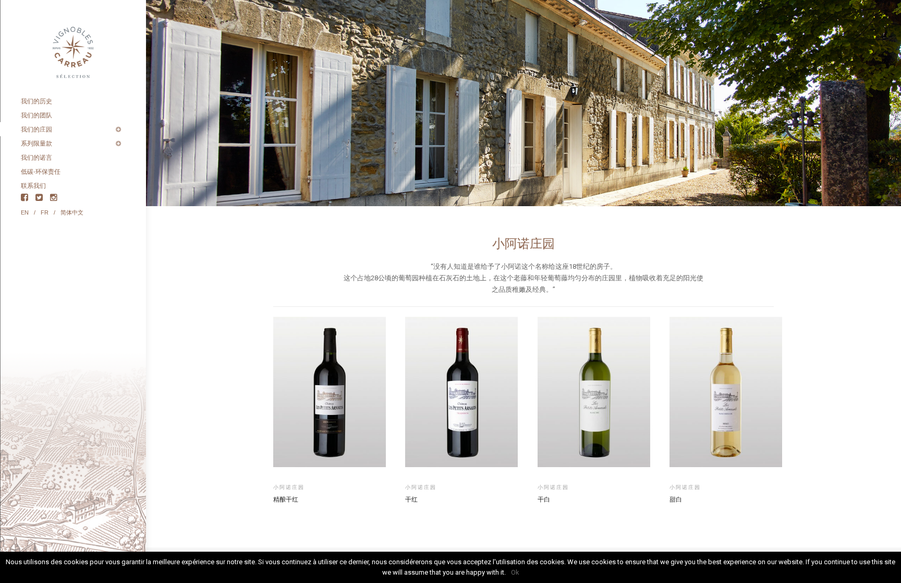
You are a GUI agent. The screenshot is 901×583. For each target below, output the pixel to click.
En (25, 213)
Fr (44, 213)
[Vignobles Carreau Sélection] (73, 47)
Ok (515, 572)
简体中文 (71, 213)
